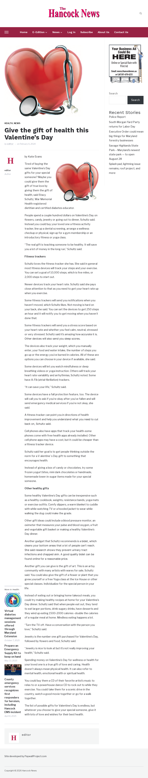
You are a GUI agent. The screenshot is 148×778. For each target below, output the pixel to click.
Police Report (117, 116)
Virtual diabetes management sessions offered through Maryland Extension (12, 623)
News (56, 32)
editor (10, 144)
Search (113, 93)
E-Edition (38, 32)
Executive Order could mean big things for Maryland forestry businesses (126, 136)
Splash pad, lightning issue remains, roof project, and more (124, 168)
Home (23, 32)
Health (8, 123)
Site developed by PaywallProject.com (25, 756)
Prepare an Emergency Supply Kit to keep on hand (12, 651)
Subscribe (86, 32)
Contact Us (121, 32)
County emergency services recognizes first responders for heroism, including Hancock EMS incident (12, 696)
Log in (71, 32)
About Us (103, 32)
